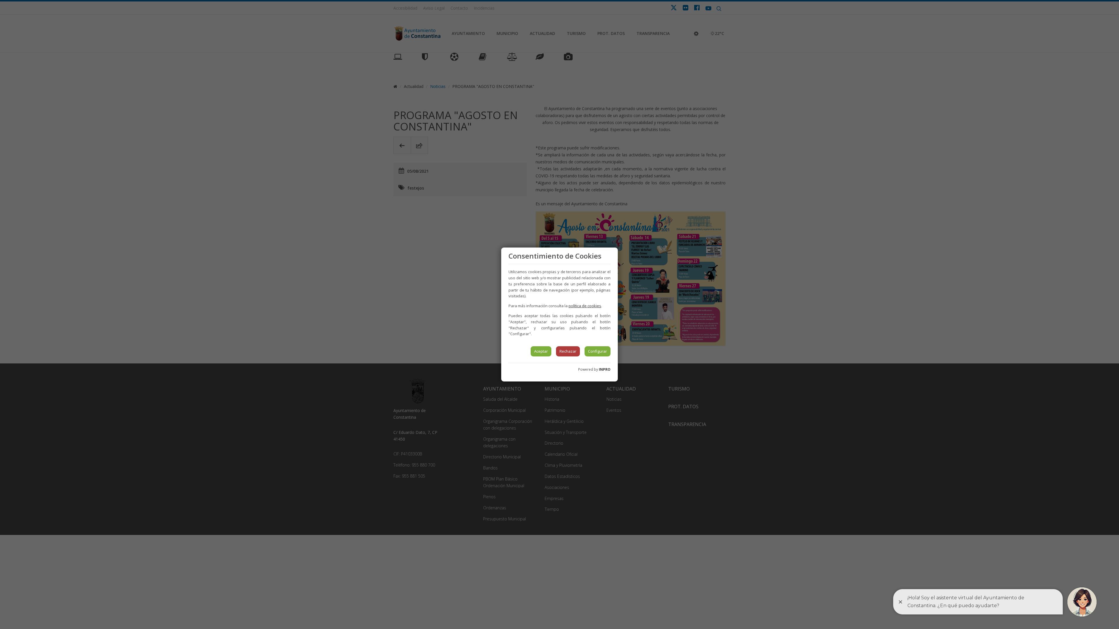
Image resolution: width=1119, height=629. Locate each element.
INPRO (604, 369)
